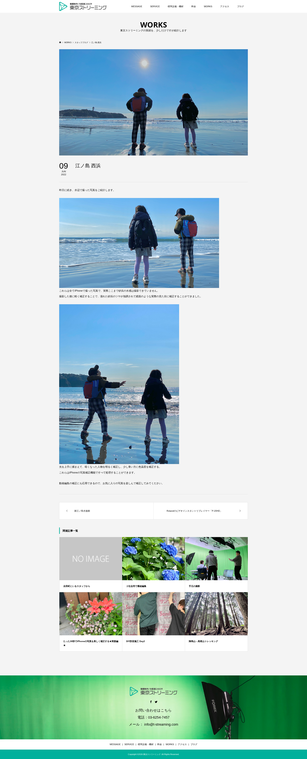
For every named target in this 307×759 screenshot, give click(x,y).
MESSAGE (136, 6)
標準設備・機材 (175, 6)
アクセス (224, 6)
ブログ (240, 6)
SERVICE (155, 6)
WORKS (208, 6)
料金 (193, 6)
